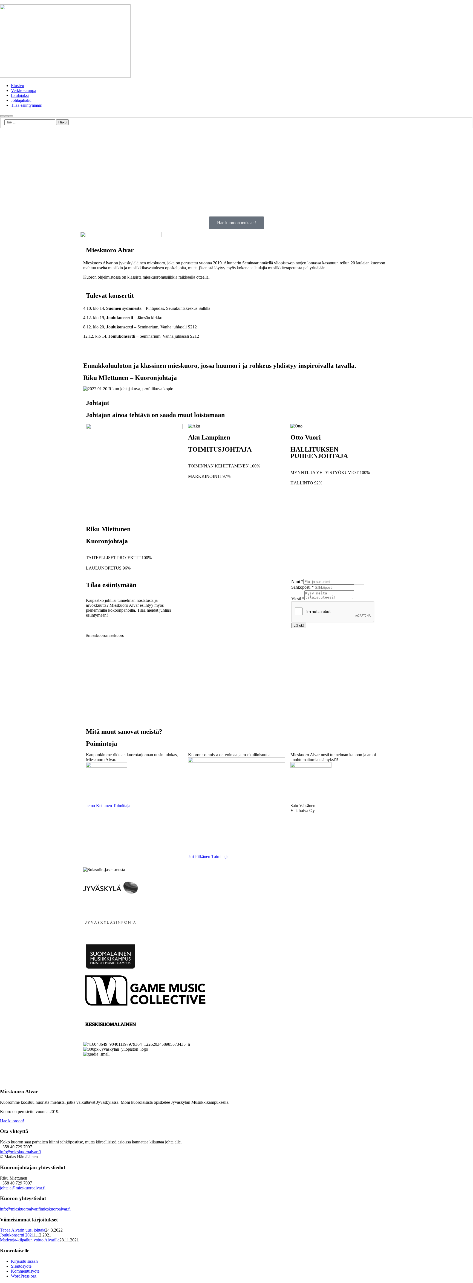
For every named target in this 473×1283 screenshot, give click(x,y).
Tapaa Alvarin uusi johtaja (22, 1230)
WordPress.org (23, 1276)
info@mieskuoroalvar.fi (20, 1151)
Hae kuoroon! (12, 1121)
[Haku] (2, 116)
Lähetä (298, 625)
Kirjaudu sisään (24, 1261)
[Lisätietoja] (6, 116)
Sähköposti (302, 587)
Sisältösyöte (21, 1266)
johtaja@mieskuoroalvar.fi (22, 1188)
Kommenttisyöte (25, 1271)
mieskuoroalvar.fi (56, 1209)
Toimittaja (121, 805)
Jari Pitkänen (199, 856)
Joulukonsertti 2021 (17, 1235)
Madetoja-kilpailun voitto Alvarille (29, 1240)
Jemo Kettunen (99, 805)
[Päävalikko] (11, 116)
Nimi (297, 581)
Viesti (297, 598)
